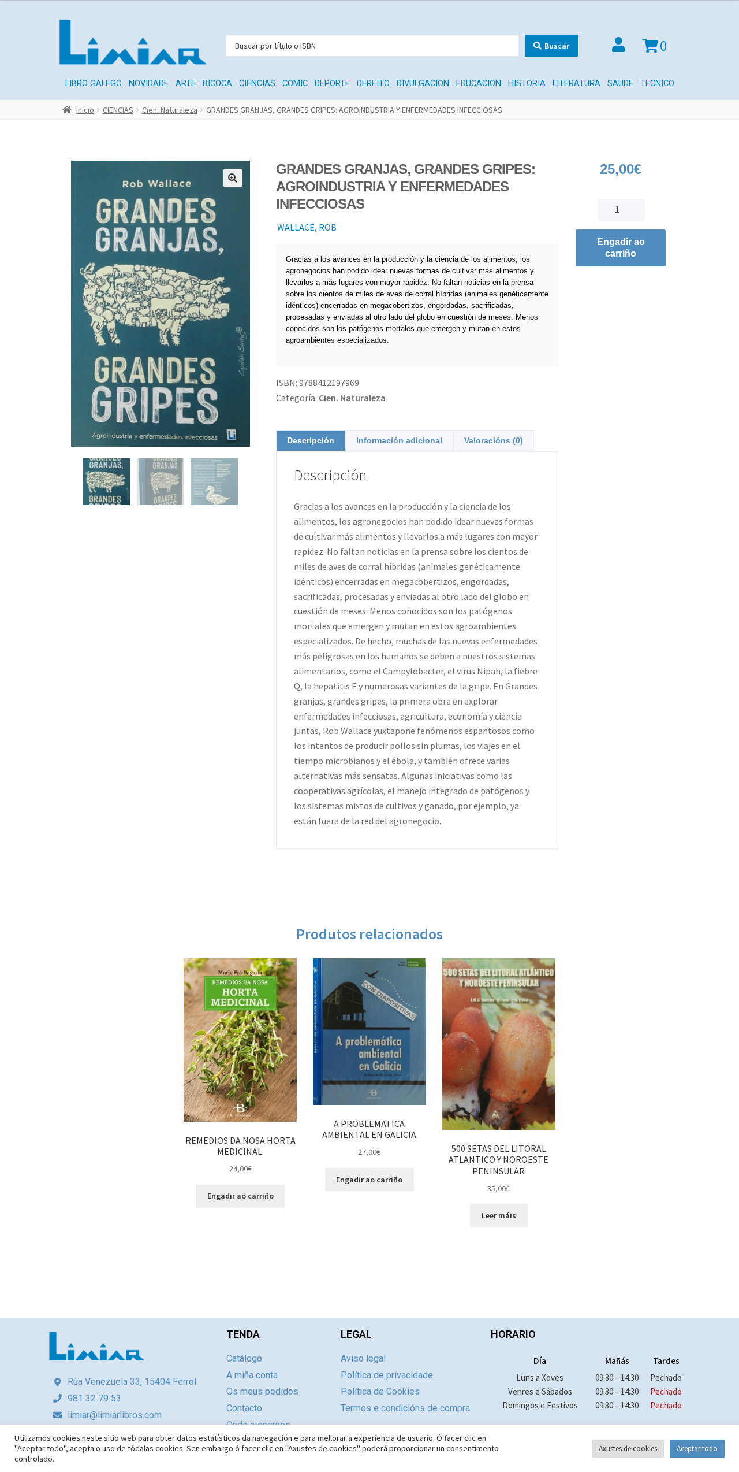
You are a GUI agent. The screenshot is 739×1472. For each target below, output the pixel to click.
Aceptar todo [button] (697, 1449)
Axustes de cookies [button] (628, 1449)
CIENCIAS (257, 83)
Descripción (310, 440)
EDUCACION (478, 83)
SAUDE (620, 83)
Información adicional (399, 440)
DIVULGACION (423, 83)
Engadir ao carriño (621, 247)
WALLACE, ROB (307, 227)
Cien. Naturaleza (169, 110)
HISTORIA (527, 83)
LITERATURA (576, 83)
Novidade (149, 83)
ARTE (186, 83)
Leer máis (499, 1215)
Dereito (373, 83)
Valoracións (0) (493, 440)
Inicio (85, 110)
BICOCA (217, 83)
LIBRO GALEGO (93, 83)
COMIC (295, 83)
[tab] (310, 440)
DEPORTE (332, 83)
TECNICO (657, 83)
